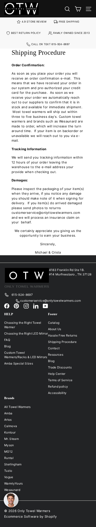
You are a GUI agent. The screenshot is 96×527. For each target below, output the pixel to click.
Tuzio (8, 471)
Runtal (9, 458)
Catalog (53, 322)
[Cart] (78, 8)
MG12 (8, 451)
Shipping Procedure (62, 342)
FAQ (7, 340)
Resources (55, 354)
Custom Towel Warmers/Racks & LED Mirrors (25, 355)
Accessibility (57, 393)
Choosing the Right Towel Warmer (22, 325)
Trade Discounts (60, 367)
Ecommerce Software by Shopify (30, 516)
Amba (8, 413)
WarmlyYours (13, 483)
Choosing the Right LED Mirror (26, 333)
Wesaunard (12, 490)
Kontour (10, 432)
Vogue (8, 477)
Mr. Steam (11, 439)
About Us (54, 329)
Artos (8, 419)
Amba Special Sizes (18, 363)
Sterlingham (13, 464)
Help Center (56, 374)
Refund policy (58, 386)
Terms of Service (60, 380)
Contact (54, 348)
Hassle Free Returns (62, 335)
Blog (7, 346)
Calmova (10, 426)
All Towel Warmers (17, 407)
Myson (9, 445)
